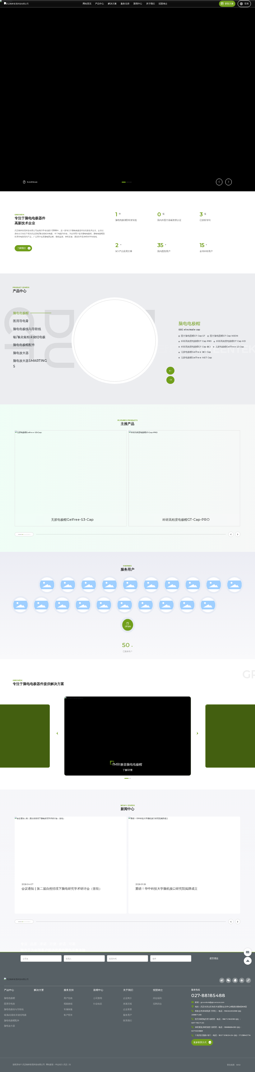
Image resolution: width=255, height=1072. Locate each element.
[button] (124, 182)
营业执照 (230, 1065)
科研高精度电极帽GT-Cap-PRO (186, 520)
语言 (246, 3)
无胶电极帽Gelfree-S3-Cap (72, 520)
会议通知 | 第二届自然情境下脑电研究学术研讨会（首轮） (61, 889)
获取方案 (229, 3)
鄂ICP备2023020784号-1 (213, 1065)
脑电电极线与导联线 (27, 329)
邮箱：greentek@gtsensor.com (209, 1002)
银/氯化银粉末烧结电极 (29, 337)
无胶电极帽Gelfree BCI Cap (196, 352)
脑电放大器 (21, 353)
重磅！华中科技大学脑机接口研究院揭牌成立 (166, 889)
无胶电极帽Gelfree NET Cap (196, 357)
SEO (238, 1065)
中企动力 (59, 1064)
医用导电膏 (21, 321)
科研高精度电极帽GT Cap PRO (196, 341)
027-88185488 (208, 995)
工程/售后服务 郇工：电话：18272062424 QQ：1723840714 (222, 1035)
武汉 (65, 1064)
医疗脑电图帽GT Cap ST (193, 335)
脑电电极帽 (21, 313)
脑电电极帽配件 (24, 345)
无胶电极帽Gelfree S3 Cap (230, 346)
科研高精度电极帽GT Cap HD (231, 341)
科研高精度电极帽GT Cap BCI (196, 346)
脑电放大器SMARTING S (30, 363)
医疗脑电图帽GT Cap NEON (224, 335)
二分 (69, 1064)
